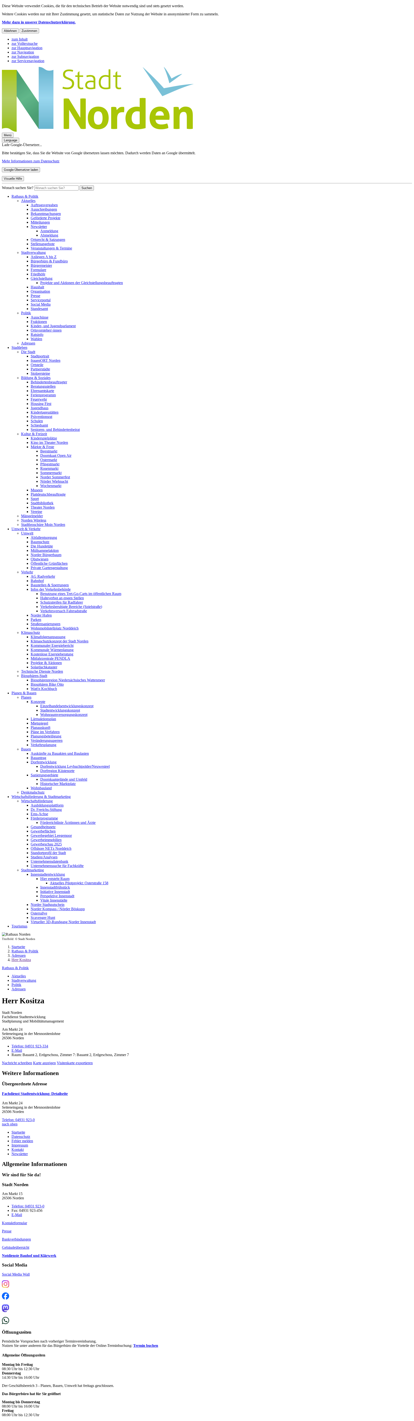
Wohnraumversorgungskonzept (63, 715)
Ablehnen (10, 31)
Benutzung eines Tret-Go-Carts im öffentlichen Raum (80, 594)
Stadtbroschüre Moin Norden (43, 525)
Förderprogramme (44, 818)
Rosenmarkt (49, 468)
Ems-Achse (39, 814)
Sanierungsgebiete (44, 775)
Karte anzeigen (44, 1063)
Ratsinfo (37, 335)
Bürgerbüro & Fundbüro (49, 261)
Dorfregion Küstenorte (57, 771)
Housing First (41, 404)
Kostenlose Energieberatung (52, 654)
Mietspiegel (39, 723)
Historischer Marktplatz (58, 784)
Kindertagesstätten (44, 412)
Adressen (28, 343)
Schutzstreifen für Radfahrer (61, 602)
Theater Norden (43, 507)
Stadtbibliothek (42, 503)
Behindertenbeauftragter (49, 382)
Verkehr (27, 572)
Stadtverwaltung (33, 252)
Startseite (18, 947)
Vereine (36, 512)
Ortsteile (37, 365)
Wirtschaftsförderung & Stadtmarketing (41, 797)
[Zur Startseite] (98, 130)
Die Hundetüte (42, 546)
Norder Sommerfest (55, 477)
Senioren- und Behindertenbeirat (55, 430)
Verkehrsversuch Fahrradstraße (63, 611)
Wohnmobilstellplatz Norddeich (55, 628)
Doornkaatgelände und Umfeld (63, 779)
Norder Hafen (41, 615)
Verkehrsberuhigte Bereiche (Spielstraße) (71, 607)
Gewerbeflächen (43, 831)
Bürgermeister (41, 265)
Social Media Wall (16, 1274)
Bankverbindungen (16, 1239)
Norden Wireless (33, 520)
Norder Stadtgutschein (47, 905)
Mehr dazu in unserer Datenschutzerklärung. (39, 22)
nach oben (9, 1124)
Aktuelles (28, 201)
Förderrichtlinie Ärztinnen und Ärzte (68, 822)
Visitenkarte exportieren (75, 1063)
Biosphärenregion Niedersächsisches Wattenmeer (68, 680)
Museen (37, 490)
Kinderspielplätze (44, 438)
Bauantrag (38, 758)
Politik (26, 313)
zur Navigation (23, 52)
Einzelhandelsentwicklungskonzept (66, 706)
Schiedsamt (39, 425)
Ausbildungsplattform (47, 805)
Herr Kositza (21, 960)
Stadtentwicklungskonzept (60, 710)
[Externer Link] (5, 1284)
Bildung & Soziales (36, 378)
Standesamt (39, 309)
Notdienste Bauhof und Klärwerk (29, 1256)
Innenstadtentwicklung (48, 874)
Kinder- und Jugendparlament (53, 326)
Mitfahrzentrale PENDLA (50, 658)
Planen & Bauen (24, 693)
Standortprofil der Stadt (48, 853)
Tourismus (19, 926)
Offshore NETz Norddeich (51, 848)
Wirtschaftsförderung (37, 801)
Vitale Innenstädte (53, 900)
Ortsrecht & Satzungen (48, 240)
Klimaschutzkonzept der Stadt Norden (59, 641)
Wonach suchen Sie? (17, 188)
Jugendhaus (39, 408)
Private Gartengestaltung (49, 568)
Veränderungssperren (47, 740)
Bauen (26, 749)
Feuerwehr (39, 399)
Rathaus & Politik (25, 196)
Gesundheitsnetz (43, 827)
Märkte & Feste (42, 447)
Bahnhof (37, 581)
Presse (35, 296)
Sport (35, 499)
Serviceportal (41, 300)
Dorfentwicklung (44, 762)
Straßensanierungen (45, 624)
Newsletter (39, 227)
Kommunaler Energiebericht (52, 645)
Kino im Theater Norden (49, 442)
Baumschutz (40, 542)
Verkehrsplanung (43, 745)
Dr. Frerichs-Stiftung (46, 810)
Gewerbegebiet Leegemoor (51, 835)
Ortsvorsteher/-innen (46, 330)
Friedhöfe (38, 274)
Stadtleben (19, 347)
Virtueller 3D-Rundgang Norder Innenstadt (63, 922)
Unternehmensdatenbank (49, 861)
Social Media (41, 304)
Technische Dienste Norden (42, 671)
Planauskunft (40, 727)
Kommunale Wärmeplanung (52, 650)
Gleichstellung (41, 278)
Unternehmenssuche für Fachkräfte (57, 866)
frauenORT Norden (45, 360)
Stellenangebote (43, 244)
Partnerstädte (40, 369)
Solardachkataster (44, 667)
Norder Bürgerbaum (46, 555)
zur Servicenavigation (28, 61)
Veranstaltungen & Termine (51, 248)
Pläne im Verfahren (45, 732)
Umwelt (27, 533)
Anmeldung (49, 231)
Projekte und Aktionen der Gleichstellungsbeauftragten (81, 283)
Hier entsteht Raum (54, 879)
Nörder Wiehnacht (54, 481)
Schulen (37, 421)
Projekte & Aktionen (46, 663)
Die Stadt (28, 352)
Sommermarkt (51, 473)
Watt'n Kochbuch (44, 689)
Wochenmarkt (50, 486)
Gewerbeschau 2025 (46, 844)
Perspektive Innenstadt (57, 896)
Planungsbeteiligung (46, 736)
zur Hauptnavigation (27, 48)
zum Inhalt (20, 39)
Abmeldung (49, 235)
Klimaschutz (30, 632)
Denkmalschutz (33, 792)
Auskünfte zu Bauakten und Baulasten (60, 753)
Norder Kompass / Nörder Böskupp (58, 909)
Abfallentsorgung (44, 537)
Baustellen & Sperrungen (50, 585)
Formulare (38, 270)
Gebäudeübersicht (15, 1247)
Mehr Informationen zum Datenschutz (30, 161)
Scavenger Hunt (43, 918)
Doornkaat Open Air (55, 455)
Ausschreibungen (44, 209)
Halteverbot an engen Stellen (62, 598)
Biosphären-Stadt (34, 676)
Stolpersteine (40, 373)
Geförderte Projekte (45, 218)
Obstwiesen (39, 559)
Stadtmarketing (32, 870)
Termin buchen (145, 1346)
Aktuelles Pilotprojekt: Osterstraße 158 (79, 883)
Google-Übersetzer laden (21, 170)
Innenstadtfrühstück (55, 887)
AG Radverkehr (43, 576)
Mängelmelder (32, 516)
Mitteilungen (40, 222)
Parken (36, 620)
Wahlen (36, 339)
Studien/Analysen (44, 857)
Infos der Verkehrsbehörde (51, 589)
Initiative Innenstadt (55, 892)
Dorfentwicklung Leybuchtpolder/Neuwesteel (75, 766)
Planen (26, 697)
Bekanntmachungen (46, 214)
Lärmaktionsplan (43, 719)
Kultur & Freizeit (34, 434)
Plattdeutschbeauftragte (48, 494)
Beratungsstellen (43, 386)
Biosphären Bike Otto (47, 684)
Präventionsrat (41, 417)
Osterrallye (39, 913)
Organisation (40, 291)
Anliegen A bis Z (44, 257)
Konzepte (38, 702)
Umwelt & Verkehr (26, 529)
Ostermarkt (48, 460)
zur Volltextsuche (25, 44)
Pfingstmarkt (49, 464)
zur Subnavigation (25, 56)
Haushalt (37, 287)
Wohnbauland (41, 788)
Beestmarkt (48, 451)
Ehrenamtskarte (42, 391)
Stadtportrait (40, 356)
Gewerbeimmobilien (46, 840)
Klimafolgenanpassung (48, 637)
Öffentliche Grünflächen (49, 563)
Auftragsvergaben (44, 205)
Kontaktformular (14, 1223)
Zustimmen (29, 31)
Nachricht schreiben (17, 1063)
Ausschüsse (39, 317)
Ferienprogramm (43, 395)
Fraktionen (39, 322)
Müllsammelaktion (45, 550)
